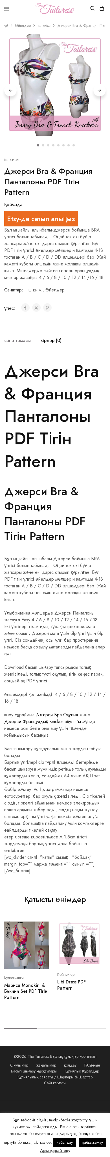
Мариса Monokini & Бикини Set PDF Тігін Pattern (25, 991)
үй (6, 25)
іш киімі (44, 25)
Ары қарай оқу (55, 1150)
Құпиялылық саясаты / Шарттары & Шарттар (55, 1077)
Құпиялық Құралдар (82, 1071)
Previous (10, 90)
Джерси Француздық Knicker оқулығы (42, 721)
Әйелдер (23, 25)
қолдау (70, 1065)
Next (99, 90)
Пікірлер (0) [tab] (48, 340)
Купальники (14, 978)
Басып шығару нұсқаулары (34, 1071)
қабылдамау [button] (92, 1142)
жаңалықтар (46, 1065)
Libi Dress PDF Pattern (71, 985)
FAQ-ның (92, 1065)
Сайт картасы (55, 1083)
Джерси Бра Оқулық (57, 714)
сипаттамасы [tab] (17, 340)
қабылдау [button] (65, 1142)
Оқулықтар (19, 1065)
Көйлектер (65, 974)
